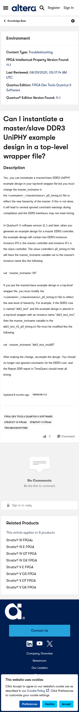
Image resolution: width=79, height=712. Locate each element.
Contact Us (39, 631)
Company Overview (40, 653)
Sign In (69, 8)
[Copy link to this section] (28, 168)
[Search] (41, 7)
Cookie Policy (36, 690)
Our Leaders (40, 667)
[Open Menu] (73, 21)
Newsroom (39, 660)
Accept (66, 704)
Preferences (29, 704)
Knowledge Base (17, 20)
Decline (49, 704)
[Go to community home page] (24, 8)
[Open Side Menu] (5, 8)
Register (54, 8)
